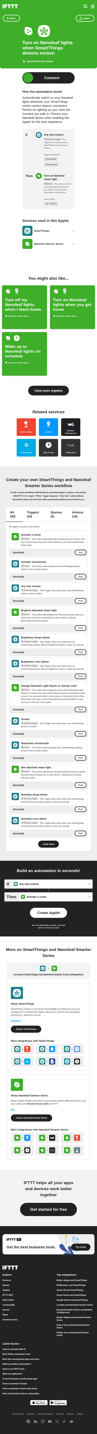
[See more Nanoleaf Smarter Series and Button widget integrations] (72, 1138)
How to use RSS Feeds (14, 1369)
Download (16, 1021)
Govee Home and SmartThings (71, 1295)
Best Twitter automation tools (16, 1354)
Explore (7, 1274)
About (80, 1414)
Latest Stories (11, 1343)
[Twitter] (57, 1422)
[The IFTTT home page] (10, 6)
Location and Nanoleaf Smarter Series (75, 1305)
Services (7, 1280)
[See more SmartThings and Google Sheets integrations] (47, 1061)
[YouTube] (49, 1422)
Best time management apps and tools (21, 1359)
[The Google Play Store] (58, 1403)
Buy (13, 1110)
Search (6, 1310)
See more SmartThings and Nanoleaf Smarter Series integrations (48, 974)
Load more (48, 844)
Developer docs (10, 1320)
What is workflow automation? (17, 1364)
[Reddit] (71, 1422)
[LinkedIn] (35, 1422)
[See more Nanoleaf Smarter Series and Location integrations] (22, 1138)
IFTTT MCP (8, 1295)
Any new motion (53, 134)
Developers (18, 1414)
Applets (6, 1290)
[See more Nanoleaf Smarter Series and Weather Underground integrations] (47, 1138)
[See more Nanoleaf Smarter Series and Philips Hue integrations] (47, 1150)
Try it (80, 552)
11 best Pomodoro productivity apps (20, 1379)
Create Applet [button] (48, 913)
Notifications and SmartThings (71, 1285)
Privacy (70, 1414)
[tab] (14, 514)
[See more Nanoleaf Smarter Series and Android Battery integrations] (72, 1150)
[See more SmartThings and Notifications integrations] (47, 1049)
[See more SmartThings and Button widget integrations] (22, 1049)
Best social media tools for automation (21, 1393)
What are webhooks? (13, 1374)
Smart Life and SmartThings (70, 1290)
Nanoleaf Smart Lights (37, 1104)
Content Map (9, 1305)
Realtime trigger (31, 590)
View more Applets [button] (48, 390)
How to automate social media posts (20, 1389)
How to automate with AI (14, 1349)
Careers (30, 1414)
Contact (60, 1414)
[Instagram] (42, 1422)
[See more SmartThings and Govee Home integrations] (22, 1061)
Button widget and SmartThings (72, 1280)
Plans (5, 1315)
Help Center (8, 1300)
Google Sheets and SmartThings (72, 1300)
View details (18, 552)
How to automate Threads (15, 1384)
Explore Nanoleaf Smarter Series (31, 1118)
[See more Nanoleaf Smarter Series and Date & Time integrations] (22, 1150)
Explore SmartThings (26, 1029)
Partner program (45, 1414)
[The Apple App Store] (38, 1403)
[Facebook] (28, 1422)
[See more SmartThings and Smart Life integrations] (72, 1049)
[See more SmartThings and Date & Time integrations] (72, 1061)
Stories (6, 1285)
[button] (92, 7)
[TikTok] (64, 1422)
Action (27, 539)
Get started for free (48, 1209)
